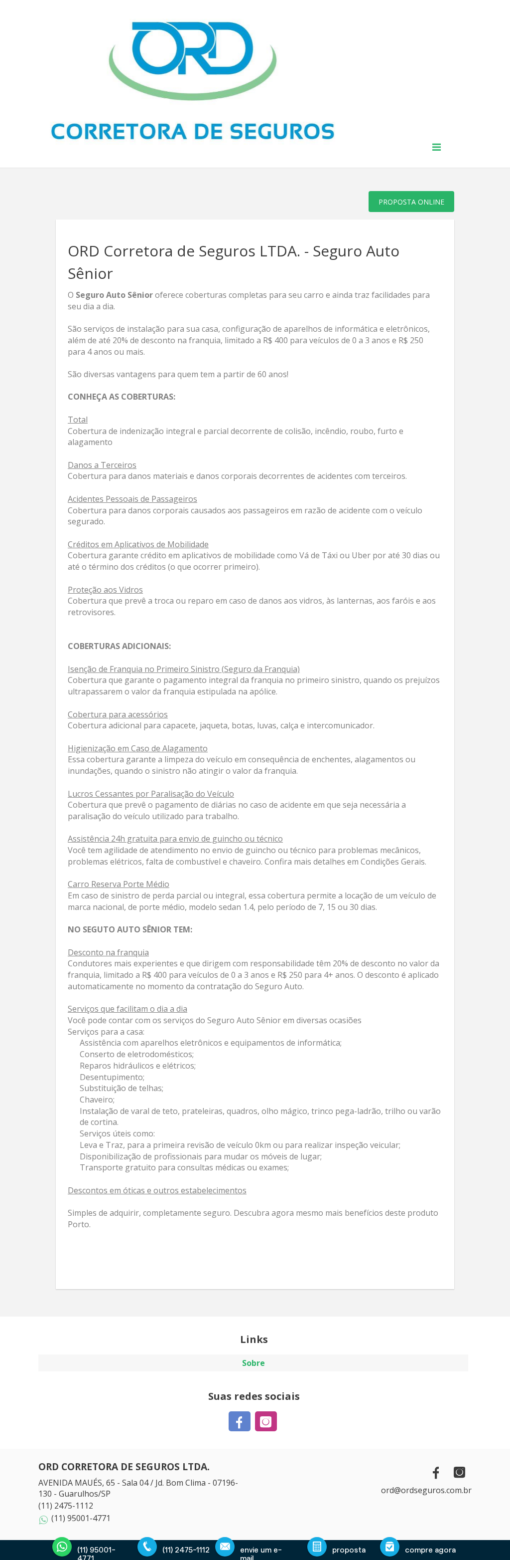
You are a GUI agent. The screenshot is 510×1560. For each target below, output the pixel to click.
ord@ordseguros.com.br (426, 1490)
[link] (241, 1421)
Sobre (253, 1362)
